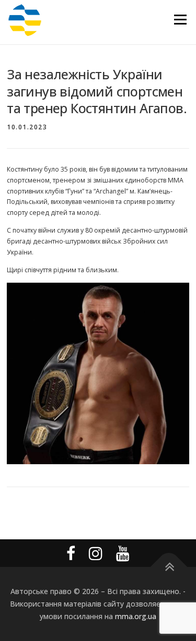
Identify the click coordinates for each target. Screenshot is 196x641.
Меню (180, 19)
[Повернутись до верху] (168, 567)
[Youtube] (123, 553)
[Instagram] (95, 553)
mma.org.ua (135, 616)
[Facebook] (70, 553)
